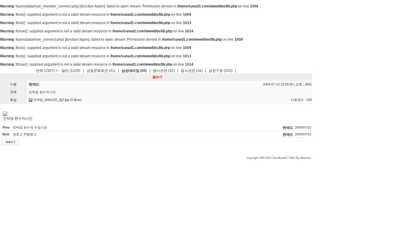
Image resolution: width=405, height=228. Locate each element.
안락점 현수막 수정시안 (30, 127)
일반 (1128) (71, 71)
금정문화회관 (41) (101, 71)
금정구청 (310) (220, 71)
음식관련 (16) (192, 71)
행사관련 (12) (164, 71)
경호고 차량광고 (24, 134)
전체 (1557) (45, 71)
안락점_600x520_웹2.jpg (50, 100)
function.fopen (92, 6)
